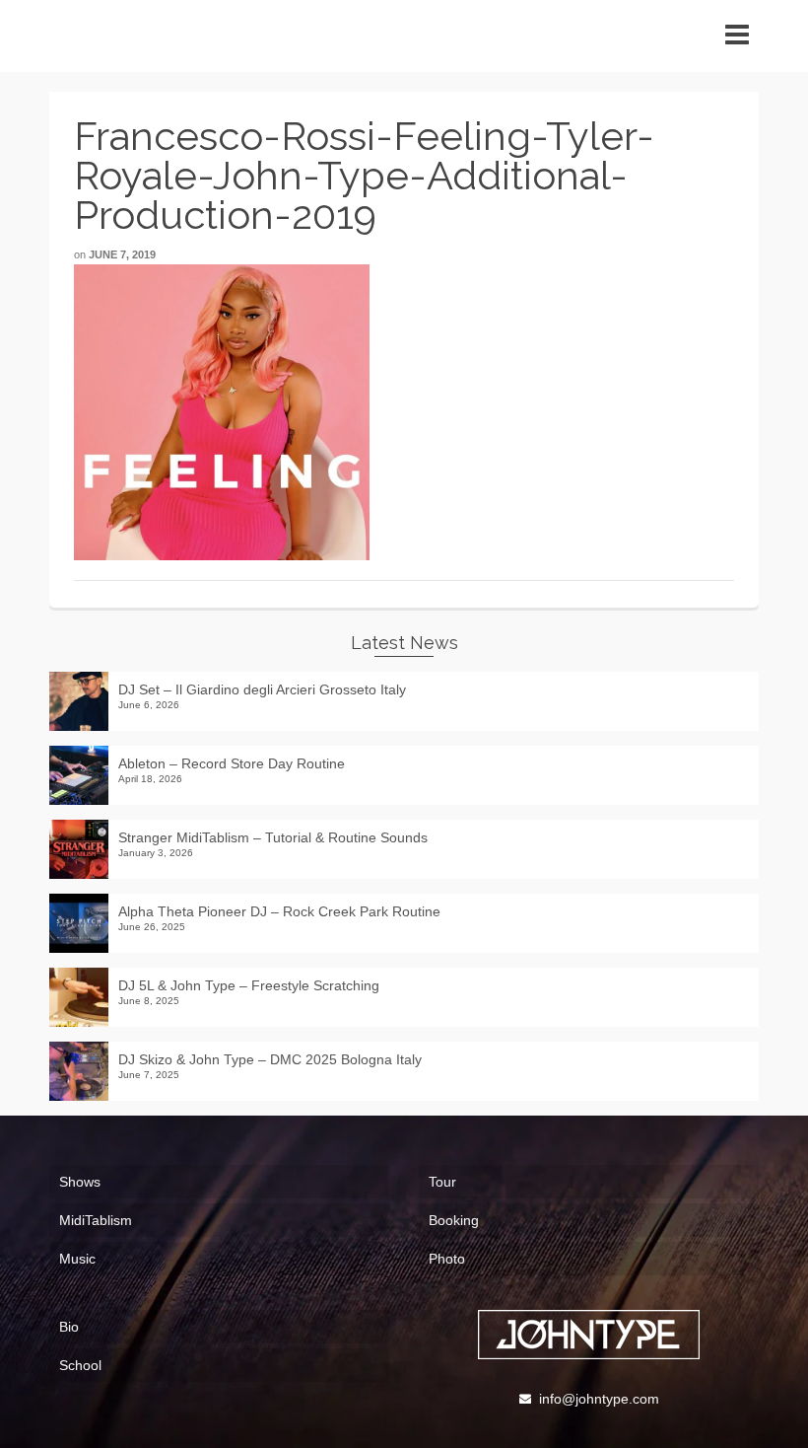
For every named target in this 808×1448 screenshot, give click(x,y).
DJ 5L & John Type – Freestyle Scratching (248, 985)
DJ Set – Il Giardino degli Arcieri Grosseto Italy (262, 689)
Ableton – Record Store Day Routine (231, 763)
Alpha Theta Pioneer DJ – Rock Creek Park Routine (279, 911)
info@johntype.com (599, 1399)
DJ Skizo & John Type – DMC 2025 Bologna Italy (270, 1059)
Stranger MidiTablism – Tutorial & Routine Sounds (273, 837)
